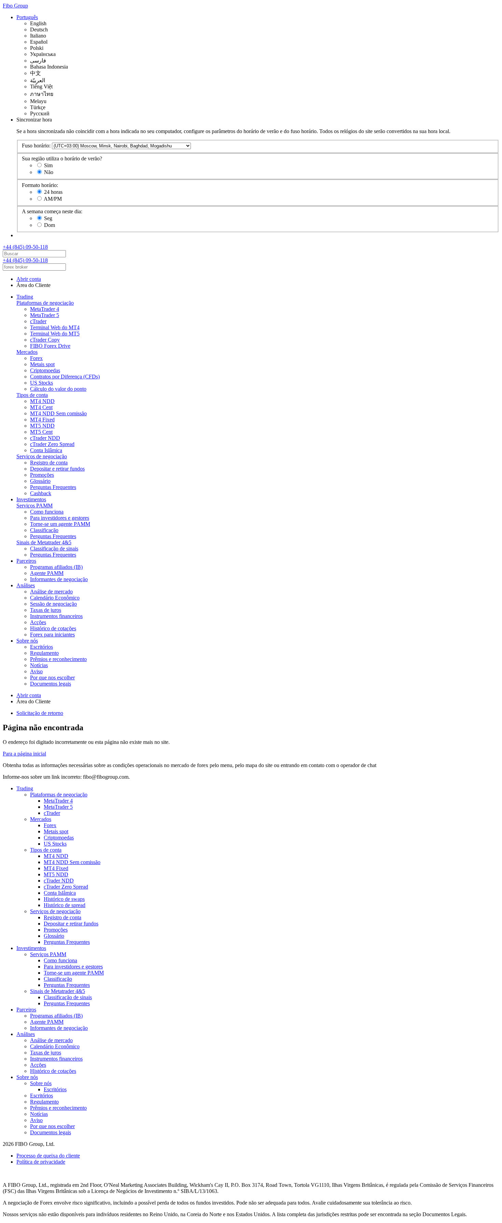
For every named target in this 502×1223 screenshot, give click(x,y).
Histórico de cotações (53, 628)
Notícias (39, 665)
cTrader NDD (45, 438)
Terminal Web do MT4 (55, 327)
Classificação (44, 530)
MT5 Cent (41, 432)
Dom (49, 225)
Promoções (42, 475)
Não (48, 172)
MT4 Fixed (42, 419)
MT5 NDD (42, 426)
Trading (24, 297)
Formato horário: (40, 185)
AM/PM (53, 199)
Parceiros (26, 561)
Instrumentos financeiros (56, 616)
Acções (38, 622)
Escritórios (41, 647)
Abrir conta (28, 279)
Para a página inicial (24, 754)
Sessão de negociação (53, 604)
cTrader (38, 321)
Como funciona (47, 512)
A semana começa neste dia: (52, 211)
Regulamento (44, 653)
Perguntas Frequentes (53, 487)
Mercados (27, 352)
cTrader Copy (45, 340)
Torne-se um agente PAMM (60, 524)
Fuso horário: (36, 145)
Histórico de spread (64, 905)
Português (27, 17)
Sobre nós (27, 641)
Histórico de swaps (64, 899)
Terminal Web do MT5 (55, 333)
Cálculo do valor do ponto (58, 389)
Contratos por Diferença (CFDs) (65, 376)
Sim (48, 165)
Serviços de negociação (41, 456)
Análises (25, 585)
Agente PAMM (47, 573)
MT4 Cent (41, 407)
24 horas (53, 192)
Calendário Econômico (55, 598)
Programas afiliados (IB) (56, 567)
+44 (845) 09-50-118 (25, 247)
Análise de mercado (51, 591)
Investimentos (31, 499)
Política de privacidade (40, 1162)
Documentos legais (50, 684)
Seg (48, 218)
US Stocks (41, 383)
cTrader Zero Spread (52, 444)
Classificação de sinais (54, 548)
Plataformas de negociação (45, 303)
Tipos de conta (32, 395)
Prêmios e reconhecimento (58, 659)
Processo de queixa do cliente (48, 1156)
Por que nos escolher (52, 677)
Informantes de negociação (59, 579)
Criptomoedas (45, 370)
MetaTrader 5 (44, 315)
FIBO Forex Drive (50, 346)
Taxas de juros (45, 610)
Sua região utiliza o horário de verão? (62, 158)
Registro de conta (49, 462)
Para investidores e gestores (59, 518)
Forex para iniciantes (52, 634)
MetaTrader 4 (44, 309)
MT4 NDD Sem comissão (58, 413)
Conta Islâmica (46, 450)
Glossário (40, 481)
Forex (36, 358)
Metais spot (42, 364)
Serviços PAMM (34, 505)
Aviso (36, 671)
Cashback (40, 493)
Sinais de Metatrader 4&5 (43, 542)
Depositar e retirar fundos (57, 469)
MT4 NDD (42, 401)
